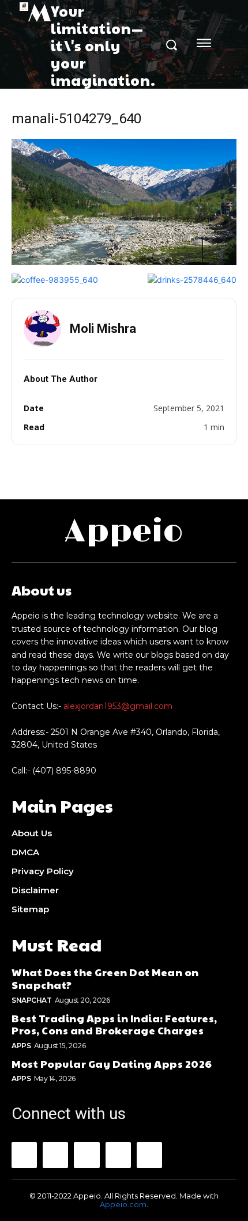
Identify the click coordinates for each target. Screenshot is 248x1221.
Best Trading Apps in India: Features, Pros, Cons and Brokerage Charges (114, 1024)
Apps (21, 1045)
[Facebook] (24, 1154)
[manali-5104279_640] (124, 262)
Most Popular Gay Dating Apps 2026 (112, 1063)
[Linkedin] (86, 1154)
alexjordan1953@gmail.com (117, 706)
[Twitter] (149, 1154)
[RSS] (118, 1154)
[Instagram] (55, 1154)
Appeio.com (123, 1204)
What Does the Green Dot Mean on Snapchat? (105, 978)
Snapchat (31, 1000)
